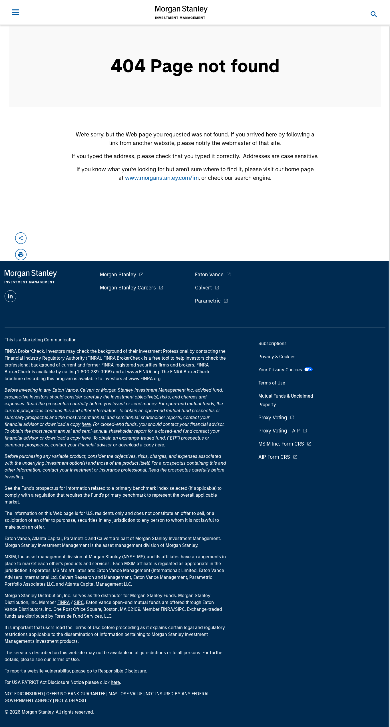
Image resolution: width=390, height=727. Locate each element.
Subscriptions (272, 343)
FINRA (63, 602)
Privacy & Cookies (276, 356)
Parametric (208, 301)
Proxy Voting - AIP (279, 431)
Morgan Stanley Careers (128, 288)
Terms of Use (271, 383)
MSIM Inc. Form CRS (281, 444)
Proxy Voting (272, 417)
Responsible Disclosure (122, 671)
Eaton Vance (209, 274)
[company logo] (181, 12)
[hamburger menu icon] (15, 12)
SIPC (79, 602)
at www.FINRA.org (140, 371)
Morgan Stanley (118, 274)
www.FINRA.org (144, 378)
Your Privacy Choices (281, 369)
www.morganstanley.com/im (161, 177)
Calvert (203, 288)
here (86, 424)
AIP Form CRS (274, 457)
